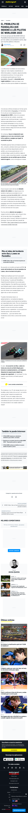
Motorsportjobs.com (14, 778)
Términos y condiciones (9, 805)
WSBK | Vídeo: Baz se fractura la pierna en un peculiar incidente (14, 261)
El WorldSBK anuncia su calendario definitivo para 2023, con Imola (12, 436)
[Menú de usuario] (25, 2)
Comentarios (14, 790)
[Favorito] (21, 44)
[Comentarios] (25, 44)
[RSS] (23, 767)
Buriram (15, 125)
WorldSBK (4, 79)
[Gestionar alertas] (15, 496)
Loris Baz (17, 216)
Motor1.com (14, 776)
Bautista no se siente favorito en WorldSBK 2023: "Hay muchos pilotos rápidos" (14, 441)
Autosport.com (14, 781)
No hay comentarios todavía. (14, 525)
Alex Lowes (10, 222)
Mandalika (15, 111)
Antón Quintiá (7, 44)
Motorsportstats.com (14, 783)
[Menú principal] (2, 2)
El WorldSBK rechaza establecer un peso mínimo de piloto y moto (13, 445)
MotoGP (10, 79)
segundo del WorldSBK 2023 (10, 195)
